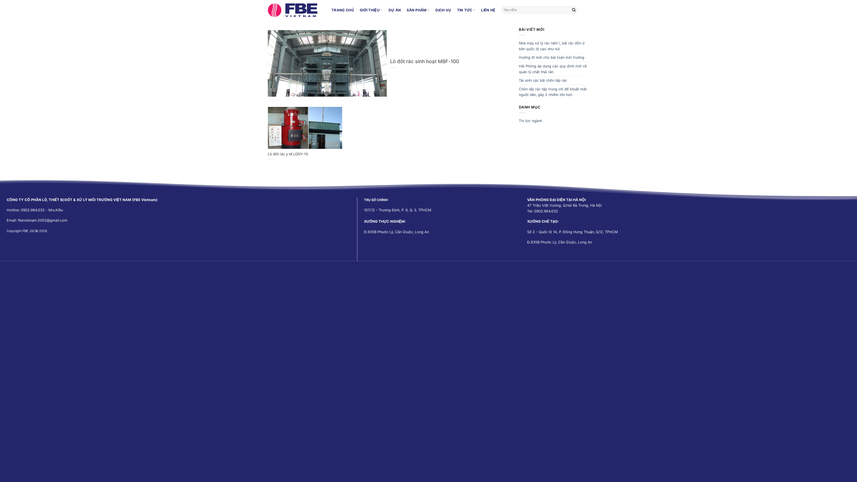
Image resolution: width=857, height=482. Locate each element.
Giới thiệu (370, 10)
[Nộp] (574, 10)
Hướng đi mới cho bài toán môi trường (551, 57)
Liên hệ (488, 10)
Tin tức (464, 10)
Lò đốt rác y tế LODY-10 (288, 154)
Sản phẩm (417, 10)
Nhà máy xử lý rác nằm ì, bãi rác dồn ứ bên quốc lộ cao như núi (552, 46)
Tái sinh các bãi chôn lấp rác (543, 80)
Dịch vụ (443, 10)
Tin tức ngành (530, 120)
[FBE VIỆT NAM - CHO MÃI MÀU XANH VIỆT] (296, 10)
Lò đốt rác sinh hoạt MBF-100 (424, 61)
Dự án (395, 10)
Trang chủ (342, 10)
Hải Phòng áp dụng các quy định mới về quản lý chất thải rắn (553, 69)
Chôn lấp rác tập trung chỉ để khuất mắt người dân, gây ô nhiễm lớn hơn (553, 92)
